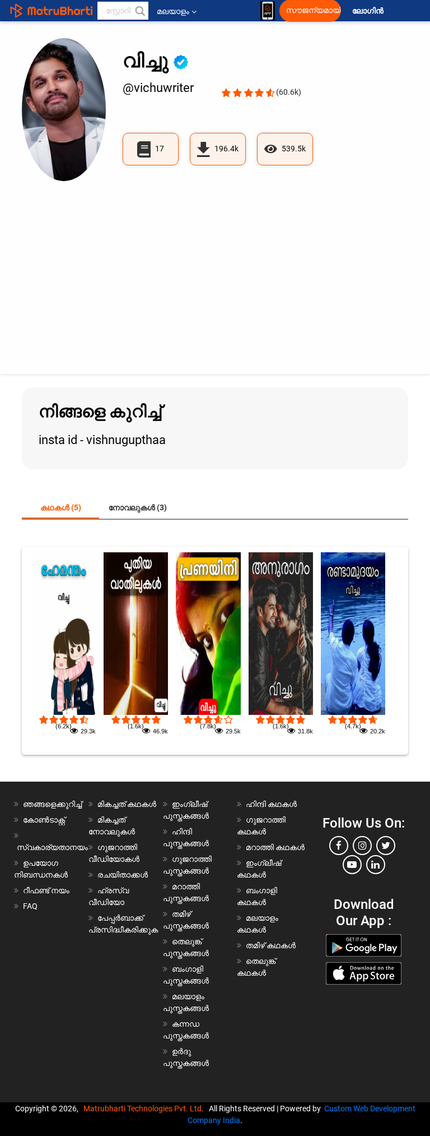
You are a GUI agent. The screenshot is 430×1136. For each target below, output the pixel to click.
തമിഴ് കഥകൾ (271, 945)
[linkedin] (375, 864)
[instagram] (362, 845)
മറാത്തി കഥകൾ (275, 847)
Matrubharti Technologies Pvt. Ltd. (145, 1108)
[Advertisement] (215, 273)
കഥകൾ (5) (60, 507)
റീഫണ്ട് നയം (46, 890)
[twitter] (385, 845)
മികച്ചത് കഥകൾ (126, 804)
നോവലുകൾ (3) (138, 507)
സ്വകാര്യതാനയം (52, 847)
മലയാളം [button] (173, 11)
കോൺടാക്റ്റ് (44, 819)
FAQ (30, 906)
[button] (139, 11)
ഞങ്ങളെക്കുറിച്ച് (52, 804)
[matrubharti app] (267, 10)
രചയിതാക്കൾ (122, 874)
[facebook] (338, 845)
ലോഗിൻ (368, 11)
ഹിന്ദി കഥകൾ (271, 804)
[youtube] (352, 864)
